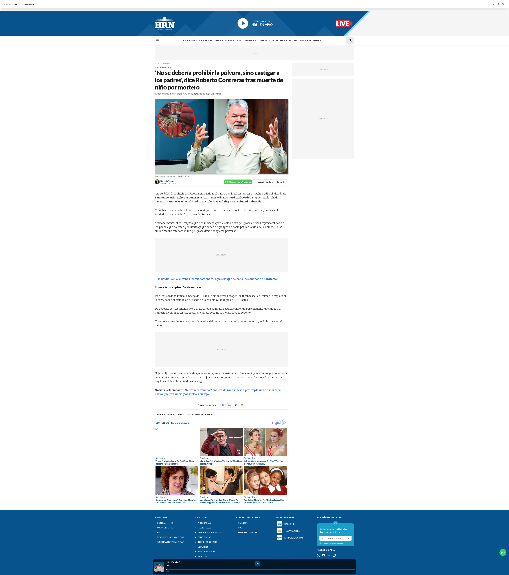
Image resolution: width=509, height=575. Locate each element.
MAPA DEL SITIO (165, 527)
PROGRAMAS (190, 40)
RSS (158, 532)
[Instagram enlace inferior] (334, 555)
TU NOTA (7, 4)
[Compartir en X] (235, 405)
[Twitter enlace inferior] (318, 555)
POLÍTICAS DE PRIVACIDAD (170, 542)
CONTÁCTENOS (165, 523)
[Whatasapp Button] (502, 552)
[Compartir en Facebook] (223, 405)
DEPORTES (285, 40)
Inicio (157, 63)
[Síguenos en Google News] (242, 405)
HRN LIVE (318, 40)
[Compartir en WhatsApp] (229, 405)
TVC (15, 4)
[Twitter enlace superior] (494, 4)
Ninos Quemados (195, 414)
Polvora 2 (209, 414)
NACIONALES (205, 40)
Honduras (182, 414)
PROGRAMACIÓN (302, 40)
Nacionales (165, 63)
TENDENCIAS (249, 40)
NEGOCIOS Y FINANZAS (226, 40)
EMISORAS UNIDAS (28, 4)
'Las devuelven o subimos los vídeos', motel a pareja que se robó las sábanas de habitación (216, 279)
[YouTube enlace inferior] (323, 555)
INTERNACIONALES (268, 40)
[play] (257, 564)
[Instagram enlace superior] (503, 4)
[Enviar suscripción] (349, 538)
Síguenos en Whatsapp (240, 182)
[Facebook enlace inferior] (329, 555)
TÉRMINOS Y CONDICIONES (171, 537)
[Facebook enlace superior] (498, 4)
